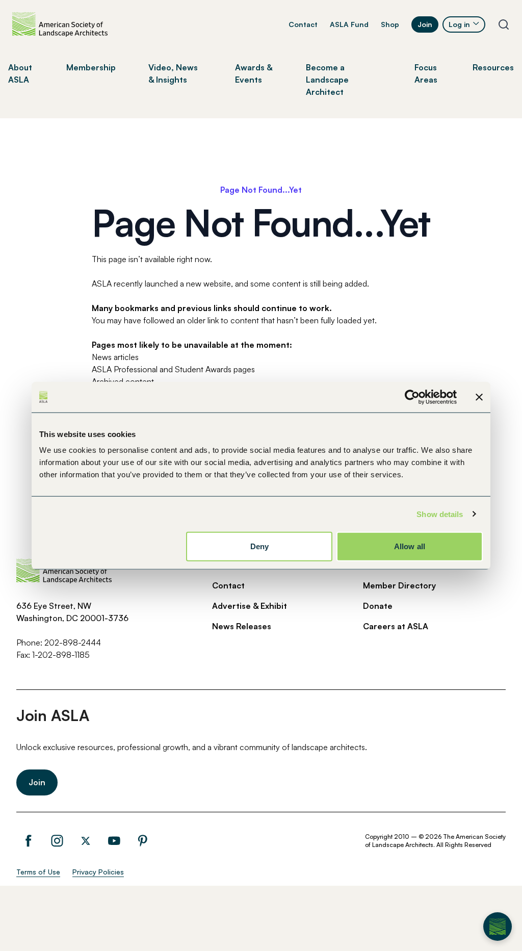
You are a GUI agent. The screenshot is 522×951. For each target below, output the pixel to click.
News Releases (241, 626)
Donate (378, 606)
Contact (303, 24)
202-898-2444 (72, 642)
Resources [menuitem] (493, 67)
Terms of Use (38, 871)
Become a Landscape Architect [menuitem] (327, 79)
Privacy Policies (98, 871)
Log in (459, 24)
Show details (439, 513)
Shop (390, 24)
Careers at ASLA (395, 626)
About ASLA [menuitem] (20, 73)
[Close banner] (479, 396)
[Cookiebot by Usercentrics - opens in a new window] (412, 396)
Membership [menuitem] (91, 67)
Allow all (409, 546)
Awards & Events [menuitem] (253, 73)
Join (424, 24)
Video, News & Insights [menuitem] (173, 73)
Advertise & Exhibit (249, 606)
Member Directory (399, 585)
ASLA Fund (349, 24)
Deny (259, 546)
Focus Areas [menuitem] (425, 73)
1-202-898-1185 (61, 655)
